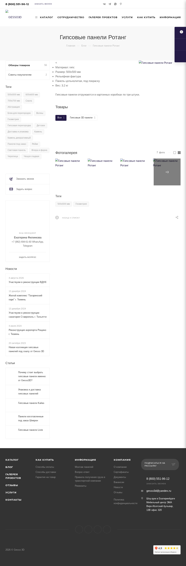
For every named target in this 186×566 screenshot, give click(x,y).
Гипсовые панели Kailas (31, 403)
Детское (41, 125)
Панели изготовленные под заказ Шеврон (30, 418)
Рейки (35, 144)
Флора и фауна (39, 150)
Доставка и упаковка (18, 131)
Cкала (29, 101)
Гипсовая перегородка (19, 125)
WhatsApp (98, 529)
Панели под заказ (17, 144)
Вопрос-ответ (82, 472)
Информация (85, 459)
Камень (38, 131)
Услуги (11, 492)
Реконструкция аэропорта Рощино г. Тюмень (27, 332)
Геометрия (81, 204)
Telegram (88, 529)
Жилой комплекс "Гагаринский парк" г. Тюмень (25, 297)
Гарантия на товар (46, 477)
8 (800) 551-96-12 (17, 4)
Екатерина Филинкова (27, 237)
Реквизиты (80, 485)
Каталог (12, 459)
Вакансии (119, 482)
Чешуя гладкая (31, 156)
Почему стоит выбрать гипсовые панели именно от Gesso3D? (32, 376)
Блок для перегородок (19, 113)
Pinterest (107, 529)
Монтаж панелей (84, 467)
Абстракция (14, 107)
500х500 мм (64, 204)
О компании (120, 467)
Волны (39, 113)
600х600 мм (32, 94)
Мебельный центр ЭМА (159, 502)
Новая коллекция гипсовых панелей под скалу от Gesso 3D (26, 349)
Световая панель (17, 150)
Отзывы (11, 485)
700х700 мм (14, 101)
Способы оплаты (45, 467)
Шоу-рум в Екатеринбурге (160, 498)
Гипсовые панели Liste (30, 430)
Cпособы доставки (46, 472)
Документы (120, 477)
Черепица (13, 156)
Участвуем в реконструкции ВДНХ (27, 282)
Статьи (10, 363)
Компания (122, 459)
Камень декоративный (19, 138)
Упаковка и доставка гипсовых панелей (29, 391)
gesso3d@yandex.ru (158, 490)
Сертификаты (121, 472)
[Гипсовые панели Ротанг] (160, 62)
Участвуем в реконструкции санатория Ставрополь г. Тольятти (27, 314)
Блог (9, 467)
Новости (11, 268)
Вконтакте (79, 529)
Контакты (13, 499)
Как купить (45, 459)
